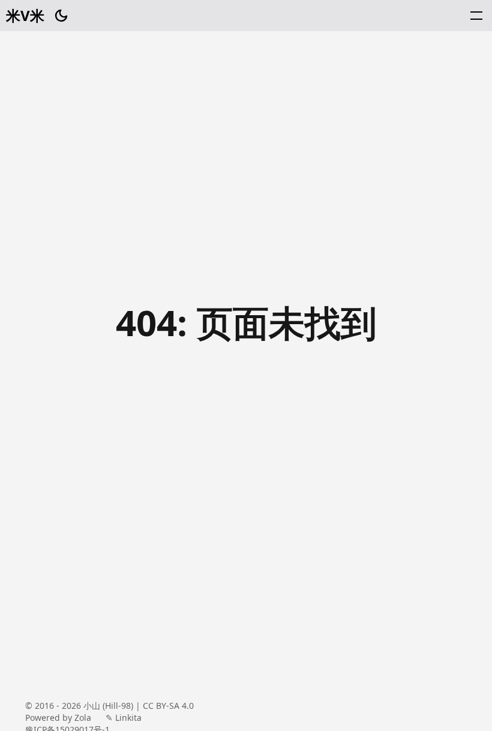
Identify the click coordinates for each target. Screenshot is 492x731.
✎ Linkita (124, 717)
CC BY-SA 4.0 (168, 705)
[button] (476, 15)
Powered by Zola (58, 717)
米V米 (25, 15)
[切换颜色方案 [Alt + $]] (61, 15)
